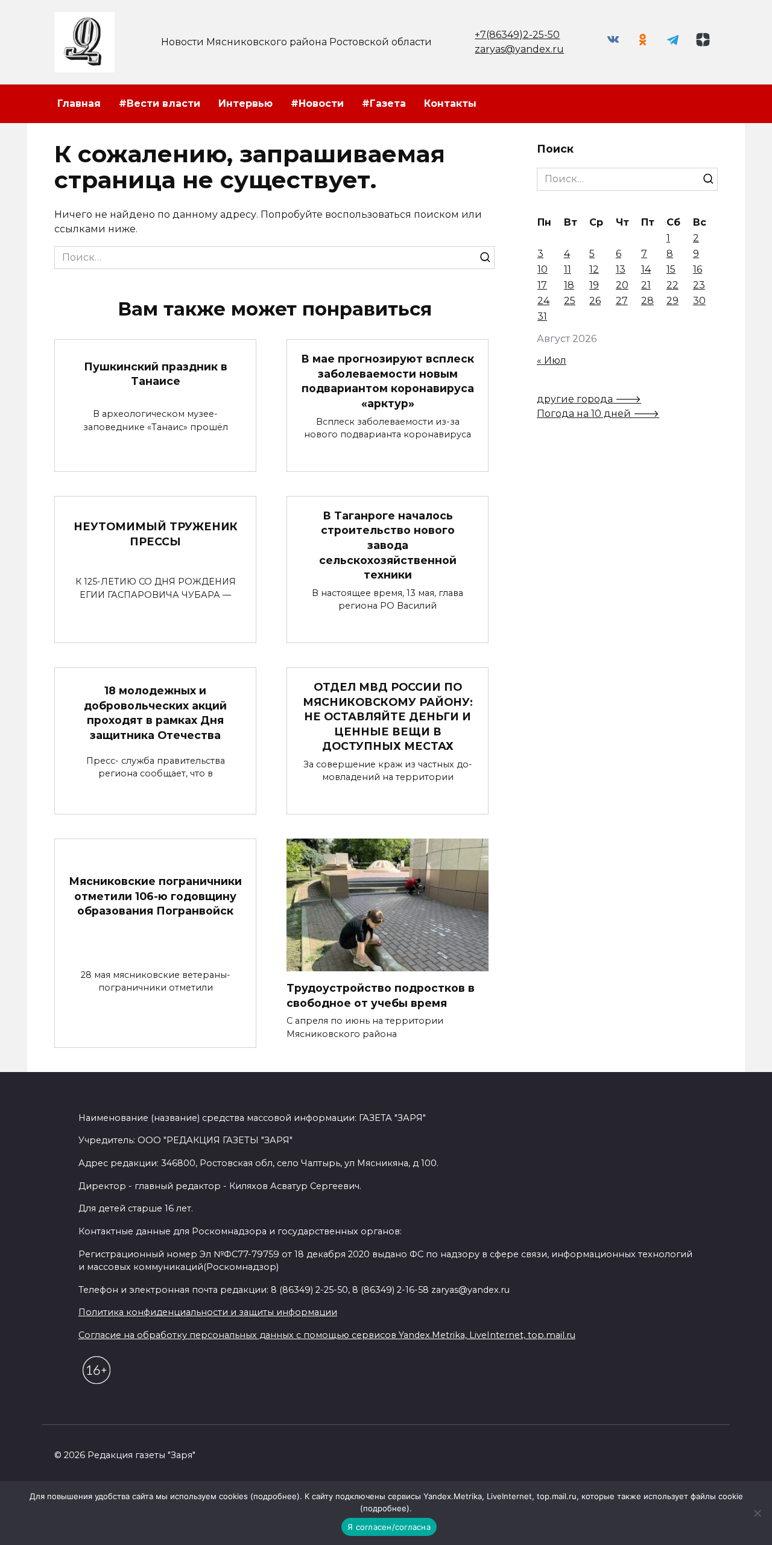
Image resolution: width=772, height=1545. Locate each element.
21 (646, 285)
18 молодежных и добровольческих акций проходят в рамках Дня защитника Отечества (155, 712)
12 (594, 269)
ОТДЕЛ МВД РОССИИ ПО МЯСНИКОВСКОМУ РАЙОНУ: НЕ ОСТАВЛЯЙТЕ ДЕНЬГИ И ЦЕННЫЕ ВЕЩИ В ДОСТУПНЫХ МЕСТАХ (388, 716)
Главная (79, 103)
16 (697, 269)
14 (646, 269)
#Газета (384, 103)
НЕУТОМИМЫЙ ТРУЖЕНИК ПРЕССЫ (156, 534)
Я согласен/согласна (389, 1527)
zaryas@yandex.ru (519, 49)
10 (542, 269)
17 (542, 285)
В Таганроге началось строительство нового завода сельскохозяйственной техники (388, 545)
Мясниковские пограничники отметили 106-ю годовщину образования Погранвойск (155, 896)
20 (622, 285)
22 (672, 285)
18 (569, 285)
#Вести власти (159, 103)
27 (622, 300)
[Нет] (757, 1513)
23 (699, 285)
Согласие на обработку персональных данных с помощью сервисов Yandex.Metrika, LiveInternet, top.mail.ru (326, 1335)
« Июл (551, 360)
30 (699, 300)
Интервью (245, 103)
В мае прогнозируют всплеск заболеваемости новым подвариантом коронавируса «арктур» (387, 381)
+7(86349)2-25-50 (517, 34)
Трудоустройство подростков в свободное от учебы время (380, 995)
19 (594, 285)
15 (671, 269)
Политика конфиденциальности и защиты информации (207, 1312)
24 (543, 300)
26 (595, 300)
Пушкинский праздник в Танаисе (155, 373)
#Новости (317, 103)
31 (542, 316)
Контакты (450, 103)
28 (647, 300)
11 (567, 269)
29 (672, 300)
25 (569, 300)
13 (620, 269)
